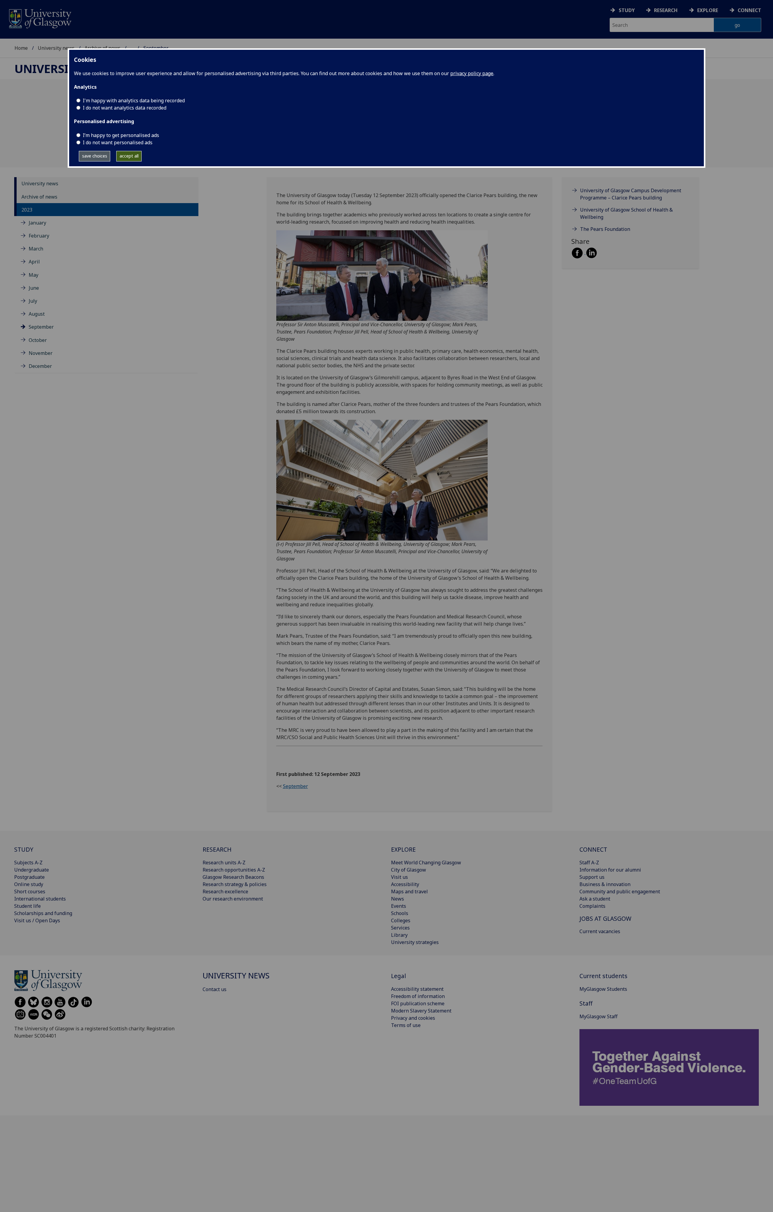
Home (21, 48)
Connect (749, 10)
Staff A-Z (589, 862)
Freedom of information (418, 996)
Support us (592, 877)
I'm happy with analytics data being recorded (134, 100)
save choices (94, 156)
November (41, 353)
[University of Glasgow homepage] (39, 18)
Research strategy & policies (235, 884)
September (41, 327)
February (39, 235)
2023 (26, 209)
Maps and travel (409, 891)
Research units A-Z (224, 862)
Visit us (399, 877)
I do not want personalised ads (117, 142)
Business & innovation (604, 884)
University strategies (415, 942)
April (34, 262)
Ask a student (594, 898)
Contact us (214, 989)
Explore (707, 10)
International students (40, 898)
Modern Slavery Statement (421, 1010)
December (40, 366)
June (34, 288)
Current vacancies (599, 931)
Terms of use (406, 1025)
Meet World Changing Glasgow (426, 862)
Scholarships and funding (43, 913)
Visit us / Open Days (37, 920)
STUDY (23, 849)
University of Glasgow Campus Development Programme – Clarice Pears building (630, 194)
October (38, 340)
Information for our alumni (610, 869)
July (33, 301)
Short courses (29, 891)
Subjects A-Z (28, 862)
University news (56, 48)
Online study (28, 884)
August (37, 314)
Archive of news (39, 196)
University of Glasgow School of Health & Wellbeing (626, 213)
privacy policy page (471, 73)
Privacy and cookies (413, 1018)
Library (399, 935)
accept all (129, 156)
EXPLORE (403, 849)
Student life (27, 906)
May (33, 275)
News (397, 898)
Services (400, 927)
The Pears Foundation (605, 229)
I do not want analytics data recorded (124, 107)
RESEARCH (217, 849)
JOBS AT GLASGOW (605, 918)
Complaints (592, 906)
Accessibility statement (417, 989)
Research (666, 10)
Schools (399, 913)
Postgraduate (29, 877)
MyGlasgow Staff (598, 1016)
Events (398, 906)
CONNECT (593, 849)
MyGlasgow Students (603, 989)
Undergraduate (31, 869)
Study (627, 10)
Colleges (400, 920)
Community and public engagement (619, 891)
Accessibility (405, 884)
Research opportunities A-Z (234, 869)
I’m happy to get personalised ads (121, 135)
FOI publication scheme (417, 1003)
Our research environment (233, 898)
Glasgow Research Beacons (233, 877)
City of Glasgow (408, 869)
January (37, 222)
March (36, 249)
